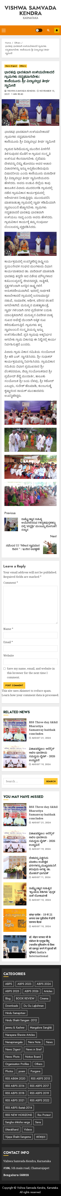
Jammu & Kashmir (15, 1028)
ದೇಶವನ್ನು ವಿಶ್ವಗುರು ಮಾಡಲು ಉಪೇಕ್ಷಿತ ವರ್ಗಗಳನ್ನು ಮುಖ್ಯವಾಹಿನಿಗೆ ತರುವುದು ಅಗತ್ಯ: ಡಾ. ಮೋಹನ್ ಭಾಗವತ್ (14, 867)
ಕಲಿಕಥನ (40, 1137)
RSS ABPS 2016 (14, 1086)
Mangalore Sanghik (41, 1028)
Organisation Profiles (17, 1064)
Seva (38, 1122)
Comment (10, 583)
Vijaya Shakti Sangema (18, 1137)
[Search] (48, 30)
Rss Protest (43, 1115)
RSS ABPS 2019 (39, 1093)
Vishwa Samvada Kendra (30, 10)
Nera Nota (34, 1042)
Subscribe (56, 30)
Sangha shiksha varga (17, 1122)
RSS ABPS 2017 (39, 1086)
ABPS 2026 (31, 991)
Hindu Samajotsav (15, 1013)
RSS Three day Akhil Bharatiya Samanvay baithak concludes (14, 730)
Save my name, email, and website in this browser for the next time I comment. (31, 673)
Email (8, 642)
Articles (48, 991)
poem (22, 1071)
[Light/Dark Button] (39, 30)
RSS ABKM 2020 (15, 1079)
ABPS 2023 (24, 984)
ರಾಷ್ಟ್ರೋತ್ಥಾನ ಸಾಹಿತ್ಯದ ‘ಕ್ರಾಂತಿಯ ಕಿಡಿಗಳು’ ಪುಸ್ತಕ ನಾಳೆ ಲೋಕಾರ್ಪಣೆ (14, 893)
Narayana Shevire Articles (20, 1035)
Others (23, 66)
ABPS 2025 (12, 991)
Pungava (35, 1071)
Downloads (11, 1006)
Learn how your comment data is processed (30, 695)
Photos (9, 1071)
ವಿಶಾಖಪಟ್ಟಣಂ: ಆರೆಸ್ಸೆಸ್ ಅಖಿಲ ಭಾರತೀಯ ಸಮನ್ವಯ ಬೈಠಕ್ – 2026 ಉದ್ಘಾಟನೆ (14, 756)
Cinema (44, 998)
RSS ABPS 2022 (39, 1100)
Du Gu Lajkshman (34, 1006)
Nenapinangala (14, 1042)
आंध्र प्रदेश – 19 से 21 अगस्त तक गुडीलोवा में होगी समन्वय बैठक (14, 920)
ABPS (8, 984)
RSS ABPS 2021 (14, 1100)
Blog (8, 998)
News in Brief (34, 1049)
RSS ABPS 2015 (40, 1079)
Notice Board (33, 1057)
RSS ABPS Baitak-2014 (18, 1108)
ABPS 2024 (44, 984)
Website (8, 655)
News (49, 1042)
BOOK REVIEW (25, 998)
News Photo (12, 1057)
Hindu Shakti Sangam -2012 (21, 1020)
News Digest (11, 66)
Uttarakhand (11, 1129)
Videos (28, 1129)
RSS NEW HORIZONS (18, 1115)
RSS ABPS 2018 (14, 1093)
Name (8, 629)
